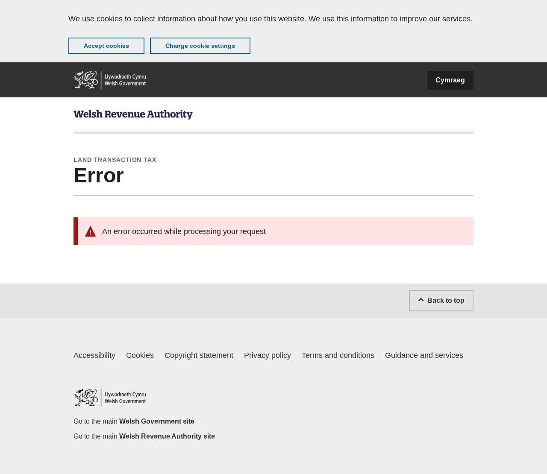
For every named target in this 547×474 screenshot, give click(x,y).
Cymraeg (450, 80)
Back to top (446, 300)
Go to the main (134, 421)
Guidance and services (424, 355)
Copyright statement (199, 355)
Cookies (140, 355)
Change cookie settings (200, 45)
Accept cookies (106, 45)
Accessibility (94, 355)
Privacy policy (267, 355)
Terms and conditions (338, 355)
